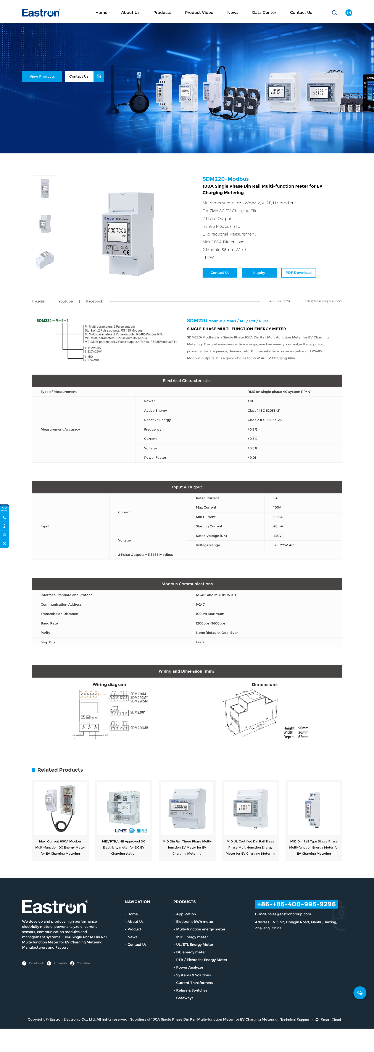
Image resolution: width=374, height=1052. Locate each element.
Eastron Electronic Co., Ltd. (73, 1019)
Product (134, 929)
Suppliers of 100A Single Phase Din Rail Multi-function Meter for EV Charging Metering (203, 1019)
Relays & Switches (191, 990)
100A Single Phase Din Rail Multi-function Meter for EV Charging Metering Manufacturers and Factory (64, 942)
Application (186, 914)
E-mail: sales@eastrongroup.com (283, 914)
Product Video (199, 12)
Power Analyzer (189, 967)
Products (162, 12)
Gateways (184, 998)
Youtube (65, 301)
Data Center (264, 12)
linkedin (38, 301)
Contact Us (301, 12)
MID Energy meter (192, 937)
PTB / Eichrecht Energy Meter (201, 960)
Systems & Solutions (193, 975)
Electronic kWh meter (194, 922)
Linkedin (60, 963)
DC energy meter (191, 952)
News (232, 12)
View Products (42, 76)
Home (101, 12)
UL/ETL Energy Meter (194, 945)
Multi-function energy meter (200, 929)
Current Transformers (194, 983)
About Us (130, 12)
